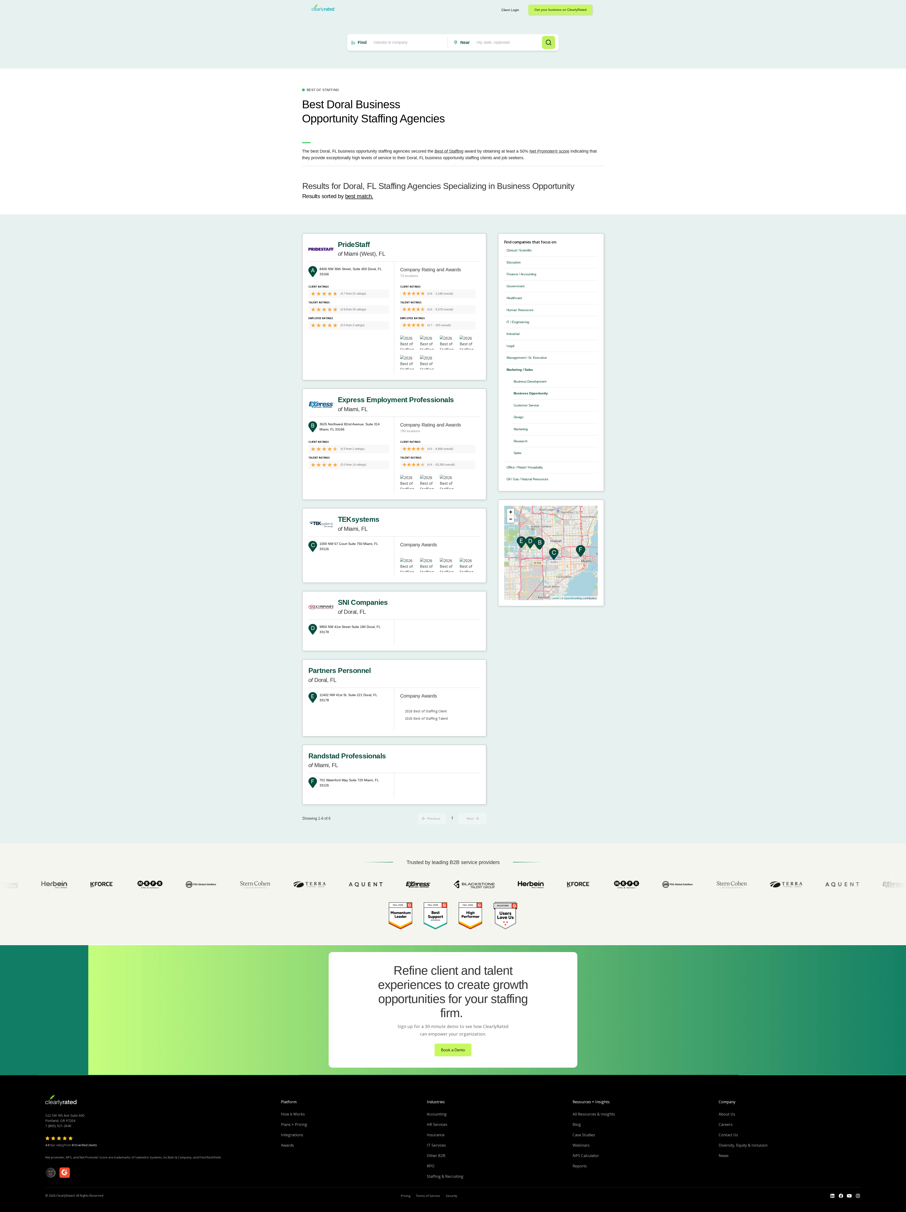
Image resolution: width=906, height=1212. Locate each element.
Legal (511, 346)
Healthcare (514, 298)
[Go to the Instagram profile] (858, 1196)
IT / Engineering (518, 322)
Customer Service (526, 405)
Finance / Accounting (521, 274)
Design (519, 417)
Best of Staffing (449, 151)
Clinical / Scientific (519, 250)
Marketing (521, 429)
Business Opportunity (531, 393)
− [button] (510, 519)
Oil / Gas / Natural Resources (527, 479)
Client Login (510, 10)
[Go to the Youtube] (841, 1196)
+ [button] (510, 512)
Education (514, 262)
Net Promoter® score (549, 151)
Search (548, 42)
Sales (518, 453)
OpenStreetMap (573, 598)
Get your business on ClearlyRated (560, 10)
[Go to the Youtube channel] (849, 1196)
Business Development (530, 381)
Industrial (513, 334)
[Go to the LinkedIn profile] (832, 1196)
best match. (359, 196)
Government (515, 286)
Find (362, 42)
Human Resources (520, 310)
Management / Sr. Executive (527, 357)
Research (521, 441)
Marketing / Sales (520, 370)
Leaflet (555, 598)
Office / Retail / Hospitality (525, 467)
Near (465, 42)
